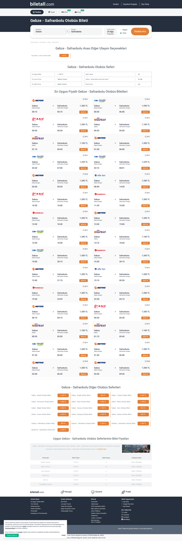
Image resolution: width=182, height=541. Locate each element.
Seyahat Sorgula (130, 4)
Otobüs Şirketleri (36, 508)
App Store (126, 501)
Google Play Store (128, 504)
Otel (67, 11)
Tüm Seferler (34, 504)
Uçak (52, 12)
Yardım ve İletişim (96, 518)
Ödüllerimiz (94, 515)
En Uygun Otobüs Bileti (37, 501)
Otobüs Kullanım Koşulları (98, 513)
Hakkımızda (94, 504)
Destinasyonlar (35, 506)
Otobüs (38, 12)
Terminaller (34, 511)
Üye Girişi (145, 4)
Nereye (73, 29)
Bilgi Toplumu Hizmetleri (98, 508)
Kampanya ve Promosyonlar (39, 513)
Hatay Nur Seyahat (66, 506)
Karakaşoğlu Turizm (67, 511)
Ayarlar (64, 535)
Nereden (38, 29)
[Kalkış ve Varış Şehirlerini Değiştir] (67, 31)
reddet (24, 526)
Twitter (125, 512)
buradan (20, 532)
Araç (80, 11)
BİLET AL (83, 112)
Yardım (116, 4)
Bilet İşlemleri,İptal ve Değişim (96, 521)
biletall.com (102, 449)
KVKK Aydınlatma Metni (98, 506)
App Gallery (126, 506)
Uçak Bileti (94, 501)
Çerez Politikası (95, 511)
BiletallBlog (126, 519)
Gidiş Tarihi (110, 29)
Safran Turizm (62, 79)
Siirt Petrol (64, 501)
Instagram (126, 517)
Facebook (126, 515)
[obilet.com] (42, 6)
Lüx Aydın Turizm (66, 504)
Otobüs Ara (140, 31)
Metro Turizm (62, 84)
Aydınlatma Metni (10, 528)
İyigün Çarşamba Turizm (68, 508)
